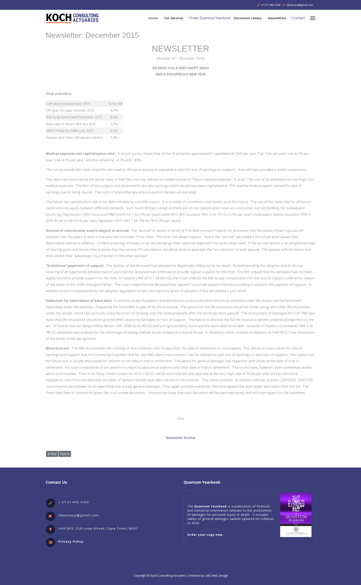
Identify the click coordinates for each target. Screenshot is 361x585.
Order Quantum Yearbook (210, 18)
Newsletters (277, 18)
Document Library (248, 18)
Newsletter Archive (180, 437)
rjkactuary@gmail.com (299, 5)
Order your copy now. (205, 535)
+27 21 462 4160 (270, 5)
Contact (299, 18)
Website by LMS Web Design (208, 575)
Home (153, 18)
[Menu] (312, 18)
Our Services (173, 18)
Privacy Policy (71, 541)
